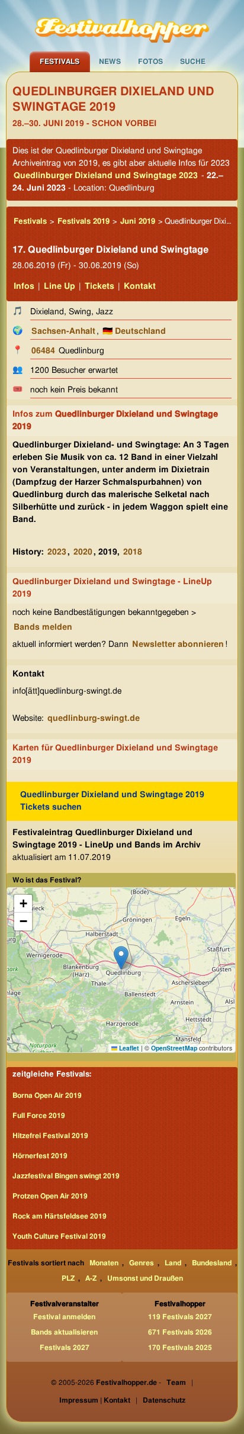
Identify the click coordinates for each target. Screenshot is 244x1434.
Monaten (103, 1263)
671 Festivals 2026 (180, 1332)
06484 (43, 351)
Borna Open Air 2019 (47, 1095)
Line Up (59, 286)
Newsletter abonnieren (178, 644)
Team (176, 1382)
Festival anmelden (64, 1316)
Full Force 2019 (38, 1115)
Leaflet (128, 1047)
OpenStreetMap (174, 1047)
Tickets (99, 286)
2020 (82, 552)
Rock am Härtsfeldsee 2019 (59, 1216)
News (110, 61)
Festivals (59, 61)
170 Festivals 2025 (180, 1347)
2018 (132, 552)
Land (173, 1263)
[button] (121, 958)
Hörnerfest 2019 (40, 1155)
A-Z (91, 1278)
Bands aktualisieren (64, 1332)
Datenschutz (164, 1400)
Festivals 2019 (83, 221)
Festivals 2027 (64, 1347)
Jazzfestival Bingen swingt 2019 (66, 1176)
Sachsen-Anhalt (63, 331)
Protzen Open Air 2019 (50, 1196)
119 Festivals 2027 (180, 1316)
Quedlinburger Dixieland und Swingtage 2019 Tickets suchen (112, 801)
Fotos (150, 61)
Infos (24, 286)
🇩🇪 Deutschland (134, 331)
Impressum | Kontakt (94, 1400)
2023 (56, 552)
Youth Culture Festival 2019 (59, 1236)
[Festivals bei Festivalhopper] (122, 25)
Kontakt (140, 286)
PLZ (68, 1278)
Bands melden (43, 627)
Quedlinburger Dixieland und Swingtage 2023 (106, 176)
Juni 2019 (137, 221)
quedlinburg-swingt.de (93, 718)
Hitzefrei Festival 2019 (50, 1135)
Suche (193, 61)
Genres (141, 1263)
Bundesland (212, 1263)
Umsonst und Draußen (145, 1278)
